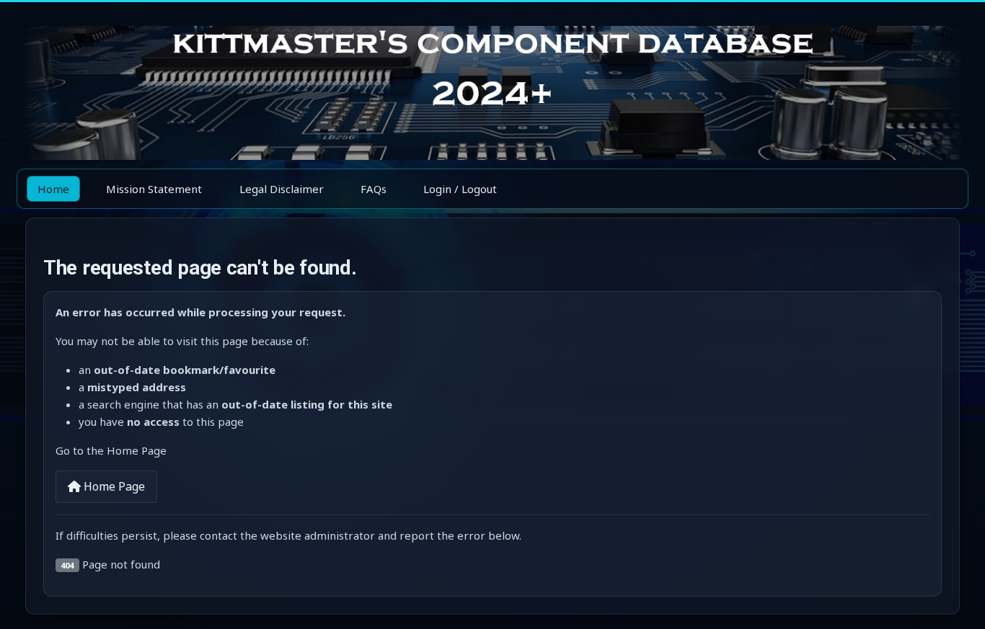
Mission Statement (154, 189)
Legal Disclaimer (281, 189)
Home (53, 189)
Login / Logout (460, 189)
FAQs (374, 189)
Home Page (113, 486)
